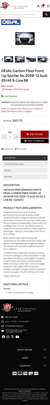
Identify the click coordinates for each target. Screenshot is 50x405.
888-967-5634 (11, 317)
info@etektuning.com (14, 326)
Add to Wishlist (36, 140)
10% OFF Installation (14, 164)
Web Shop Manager (25, 391)
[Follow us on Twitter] (12, 337)
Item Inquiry (8, 149)
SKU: (3, 86)
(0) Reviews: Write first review (15, 89)
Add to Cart (36, 134)
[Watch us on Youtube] (17, 337)
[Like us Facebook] (3, 337)
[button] (25, 14)
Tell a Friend (22, 149)
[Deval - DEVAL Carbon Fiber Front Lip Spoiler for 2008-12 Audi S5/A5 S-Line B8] (11, 22)
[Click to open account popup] (38, 6)
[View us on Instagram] (8, 337)
